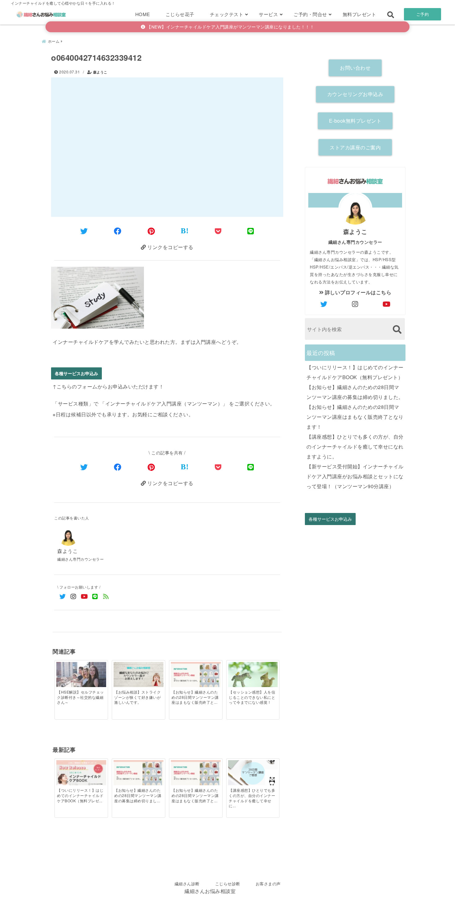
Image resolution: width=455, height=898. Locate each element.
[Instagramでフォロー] (73, 596)
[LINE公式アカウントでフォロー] (95, 596)
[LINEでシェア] (250, 230)
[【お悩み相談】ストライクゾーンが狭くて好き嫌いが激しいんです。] (138, 675)
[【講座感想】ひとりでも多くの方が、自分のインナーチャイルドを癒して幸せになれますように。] (253, 773)
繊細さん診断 (187, 884)
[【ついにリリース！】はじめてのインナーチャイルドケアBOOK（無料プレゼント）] (81, 774)
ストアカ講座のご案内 (355, 147)
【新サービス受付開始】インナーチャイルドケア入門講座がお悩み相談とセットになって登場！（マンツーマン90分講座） (355, 476)
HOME (142, 14)
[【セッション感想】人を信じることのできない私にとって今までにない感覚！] (253, 678)
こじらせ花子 (180, 14)
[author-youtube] (386, 304)
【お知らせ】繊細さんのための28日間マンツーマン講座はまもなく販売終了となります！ (355, 416)
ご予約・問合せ (310, 14)
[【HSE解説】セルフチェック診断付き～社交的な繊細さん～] (81, 678)
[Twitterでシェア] (84, 230)
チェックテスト (227, 14)
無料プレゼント (359, 14)
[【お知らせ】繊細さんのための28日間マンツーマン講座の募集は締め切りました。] (138, 774)
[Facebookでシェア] (118, 230)
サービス (268, 14)
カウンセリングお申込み (355, 94)
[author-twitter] (324, 304)
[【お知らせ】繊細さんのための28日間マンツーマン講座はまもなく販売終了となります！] (195, 676)
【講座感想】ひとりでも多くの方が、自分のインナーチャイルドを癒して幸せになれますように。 (355, 446)
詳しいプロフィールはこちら (357, 292)
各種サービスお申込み (76, 373)
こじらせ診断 (227, 884)
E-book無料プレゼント (355, 120)
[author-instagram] (355, 304)
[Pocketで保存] (218, 466)
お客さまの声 (268, 884)
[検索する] (397, 329)
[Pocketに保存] (218, 230)
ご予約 (422, 14)
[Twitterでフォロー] (62, 596)
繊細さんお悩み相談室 (210, 891)
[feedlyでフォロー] (106, 596)
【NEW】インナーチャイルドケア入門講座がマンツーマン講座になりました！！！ (229, 27)
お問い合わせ (355, 67)
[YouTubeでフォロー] (84, 596)
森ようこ (100, 72)
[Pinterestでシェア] (151, 230)
